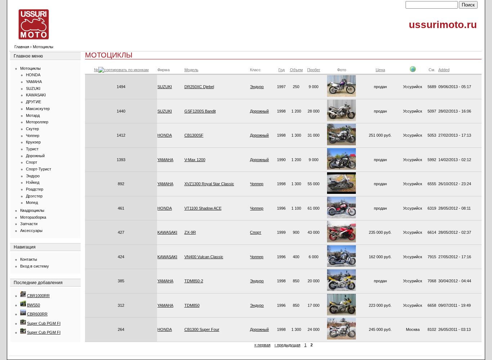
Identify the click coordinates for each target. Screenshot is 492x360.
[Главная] (33, 38)
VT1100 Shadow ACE (203, 208)
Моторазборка (33, 217)
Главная (21, 47)
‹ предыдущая (287, 345)
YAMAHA (34, 81)
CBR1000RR (38, 295)
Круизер (33, 142)
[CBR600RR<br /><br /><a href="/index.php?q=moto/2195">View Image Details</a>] (23, 314)
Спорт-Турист (38, 169)
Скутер (32, 129)
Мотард (33, 115)
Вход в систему (34, 266)
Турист (32, 149)
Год (281, 70)
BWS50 (33, 305)
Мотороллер (37, 122)
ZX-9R (190, 232)
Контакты (28, 259)
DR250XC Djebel (199, 87)
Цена (380, 70)
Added (443, 70)
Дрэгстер (34, 196)
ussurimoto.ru (443, 24)
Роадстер (34, 189)
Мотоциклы (30, 68)
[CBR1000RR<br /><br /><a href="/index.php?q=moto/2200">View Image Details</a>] (23, 295)
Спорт (31, 162)
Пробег (313, 70)
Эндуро (33, 176)
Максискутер (38, 108)
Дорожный (35, 156)
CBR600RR (37, 314)
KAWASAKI (36, 95)
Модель (191, 70)
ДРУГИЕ (33, 102)
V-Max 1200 (194, 160)
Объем (296, 70)
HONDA (33, 75)
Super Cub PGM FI (44, 323)
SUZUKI (33, 88)
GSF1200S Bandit (200, 111)
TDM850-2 (193, 281)
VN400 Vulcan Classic (203, 257)
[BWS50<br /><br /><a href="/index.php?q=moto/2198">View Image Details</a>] (23, 305)
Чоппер (32, 135)
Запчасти (28, 224)
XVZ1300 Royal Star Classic (209, 184)
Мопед (32, 202)
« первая (262, 345)
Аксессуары (31, 230)
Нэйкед (32, 182)
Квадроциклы (32, 210)
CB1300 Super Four (201, 329)
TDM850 (192, 305)
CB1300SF (193, 135)
